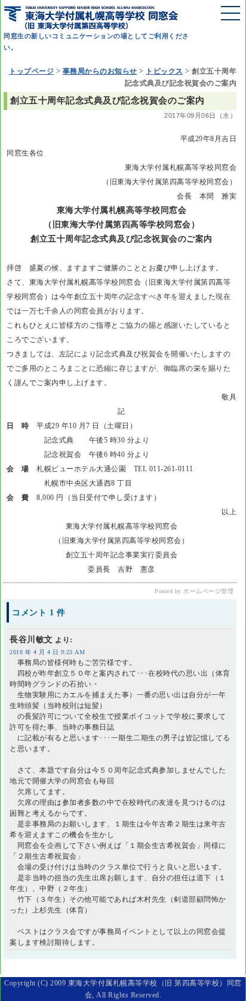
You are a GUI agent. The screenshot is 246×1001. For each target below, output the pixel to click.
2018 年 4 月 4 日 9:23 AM (47, 652)
